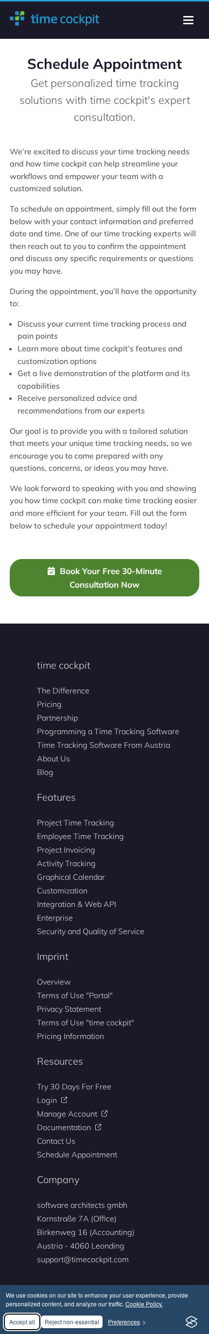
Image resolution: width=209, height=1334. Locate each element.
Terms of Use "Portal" (75, 995)
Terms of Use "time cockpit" (85, 1022)
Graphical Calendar (71, 877)
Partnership (57, 718)
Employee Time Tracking (80, 836)
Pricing (49, 704)
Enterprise (55, 917)
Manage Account (67, 1114)
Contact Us (56, 1141)
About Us (53, 758)
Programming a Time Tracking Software (108, 731)
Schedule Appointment (77, 1154)
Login (47, 1100)
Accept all (22, 1322)
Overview (54, 982)
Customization (62, 890)
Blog (45, 772)
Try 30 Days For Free (74, 1086)
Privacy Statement (69, 1009)
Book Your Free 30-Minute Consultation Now (111, 577)
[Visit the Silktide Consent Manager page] (191, 1322)
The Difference (63, 690)
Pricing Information (70, 1036)
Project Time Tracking (75, 822)
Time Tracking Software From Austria (103, 745)
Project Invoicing (66, 850)
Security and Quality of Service (90, 931)
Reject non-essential (72, 1322)
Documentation (64, 1127)
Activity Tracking (66, 863)
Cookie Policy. (144, 1304)
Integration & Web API (76, 904)
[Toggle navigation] (188, 20)
